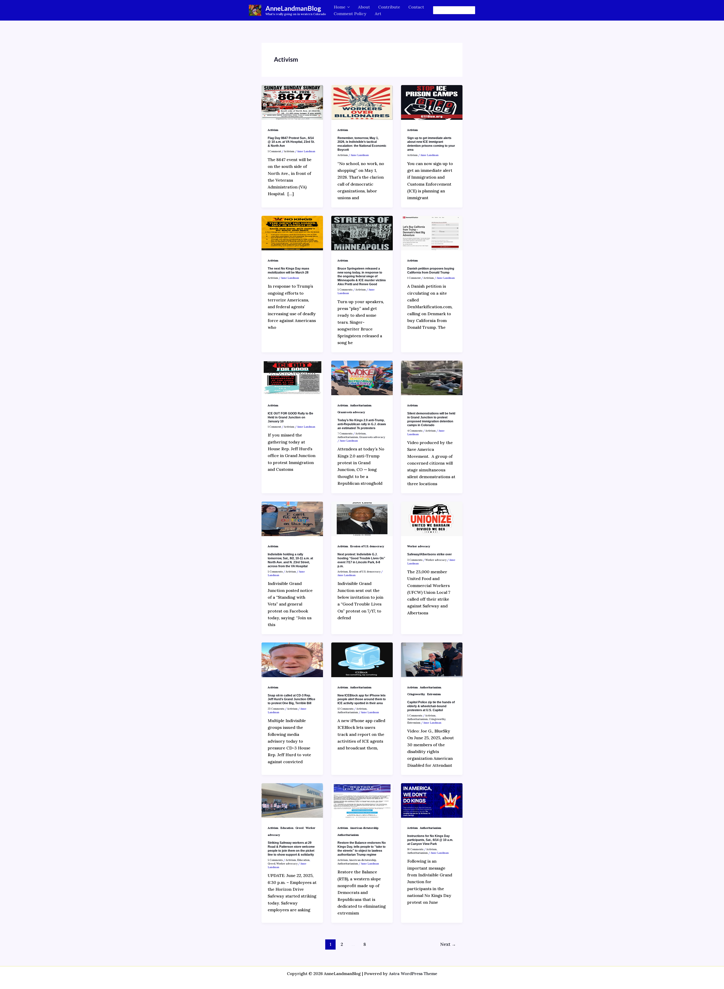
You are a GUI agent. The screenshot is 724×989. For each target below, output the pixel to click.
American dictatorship (364, 828)
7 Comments (345, 433)
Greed (299, 828)
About (364, 7)
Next (448, 944)
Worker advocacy (418, 546)
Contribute (389, 7)
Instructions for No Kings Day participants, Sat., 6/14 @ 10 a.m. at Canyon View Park (430, 839)
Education (286, 828)
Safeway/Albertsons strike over (429, 554)
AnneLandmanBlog (293, 8)
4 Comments (415, 430)
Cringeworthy (416, 694)
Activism (273, 130)
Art (378, 13)
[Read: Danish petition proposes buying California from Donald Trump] (431, 232)
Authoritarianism (360, 405)
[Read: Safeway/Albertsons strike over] (431, 518)
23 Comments (276, 708)
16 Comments (415, 849)
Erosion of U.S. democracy (367, 546)
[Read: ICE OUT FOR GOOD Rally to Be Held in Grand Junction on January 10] (292, 377)
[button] (347, 7)
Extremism (434, 694)
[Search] (472, 10)
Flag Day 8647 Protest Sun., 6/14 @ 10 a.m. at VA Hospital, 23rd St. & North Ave (291, 142)
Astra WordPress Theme (413, 973)
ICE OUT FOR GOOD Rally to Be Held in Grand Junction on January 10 (290, 417)
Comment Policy (350, 13)
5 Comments (345, 289)
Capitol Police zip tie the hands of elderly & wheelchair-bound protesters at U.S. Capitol (431, 706)
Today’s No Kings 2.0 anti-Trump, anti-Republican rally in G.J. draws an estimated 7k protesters (361, 424)
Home (339, 7)
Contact (416, 7)
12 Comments (345, 708)
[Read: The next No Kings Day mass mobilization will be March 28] (292, 232)
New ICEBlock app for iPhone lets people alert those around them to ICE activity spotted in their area (361, 699)
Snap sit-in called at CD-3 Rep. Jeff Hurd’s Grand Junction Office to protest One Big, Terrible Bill (291, 699)
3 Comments (415, 560)
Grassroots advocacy (351, 412)
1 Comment (274, 151)
